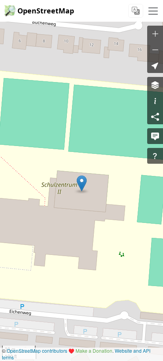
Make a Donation (94, 350)
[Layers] (155, 85)
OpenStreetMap (45, 10)
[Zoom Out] (155, 49)
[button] (82, 183)
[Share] (155, 116)
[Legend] (155, 100)
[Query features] (155, 156)
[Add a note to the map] (155, 136)
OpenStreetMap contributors (37, 350)
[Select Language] (135, 11)
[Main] (153, 11)
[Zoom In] (155, 33)
